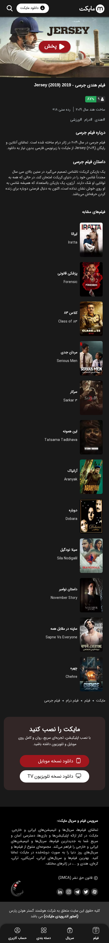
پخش (50, 46)
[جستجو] (9, 8)
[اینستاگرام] (68, 891)
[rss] (60, 891)
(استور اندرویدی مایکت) (61, 916)
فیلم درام (72, 700)
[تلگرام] (77, 891)
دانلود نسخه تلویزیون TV (50, 776)
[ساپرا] (17, 889)
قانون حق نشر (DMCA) (75, 878)
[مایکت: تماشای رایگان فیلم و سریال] (92, 9)
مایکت (100, 700)
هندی (99, 119)
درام (87, 119)
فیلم (87, 700)
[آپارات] (94, 891)
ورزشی (75, 119)
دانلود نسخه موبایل (55, 761)
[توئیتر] (85, 891)
